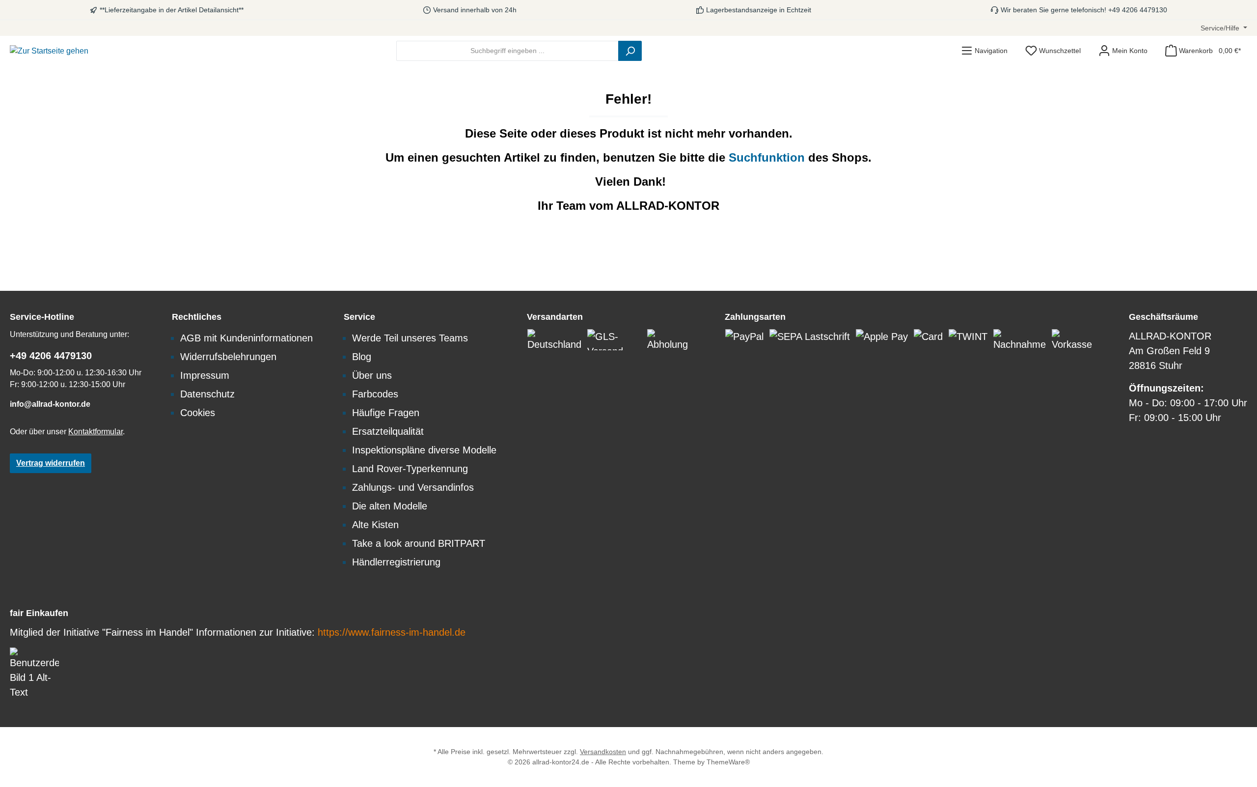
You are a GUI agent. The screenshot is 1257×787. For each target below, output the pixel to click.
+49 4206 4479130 (51, 355)
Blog (361, 356)
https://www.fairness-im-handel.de (391, 632)
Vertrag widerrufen (50, 463)
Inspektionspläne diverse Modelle (424, 450)
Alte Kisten (375, 524)
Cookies (197, 412)
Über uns (372, 375)
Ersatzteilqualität (388, 431)
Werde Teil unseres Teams (410, 338)
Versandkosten (603, 752)
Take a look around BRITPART (418, 543)
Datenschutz (207, 394)
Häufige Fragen (385, 412)
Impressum (204, 375)
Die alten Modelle (389, 506)
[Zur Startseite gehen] (49, 51)
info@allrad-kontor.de (50, 404)
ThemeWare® (728, 762)
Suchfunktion (768, 157)
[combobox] (507, 51)
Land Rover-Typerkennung (410, 468)
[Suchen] (630, 51)
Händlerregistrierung (396, 562)
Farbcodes (375, 394)
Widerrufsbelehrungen (228, 356)
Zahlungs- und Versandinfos (413, 487)
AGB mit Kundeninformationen (246, 338)
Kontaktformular (95, 431)
